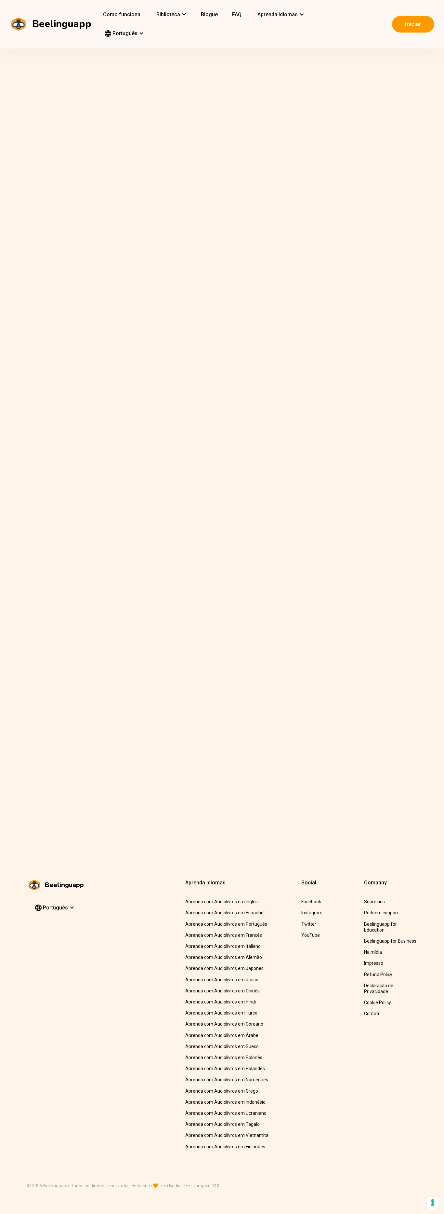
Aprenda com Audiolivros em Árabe (221, 1035)
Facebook (311, 901)
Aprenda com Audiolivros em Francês (223, 935)
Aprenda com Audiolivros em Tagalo (222, 1124)
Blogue (209, 14)
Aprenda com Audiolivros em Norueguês (226, 1079)
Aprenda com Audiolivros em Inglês (221, 901)
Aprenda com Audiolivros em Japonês (224, 968)
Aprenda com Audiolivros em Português (226, 924)
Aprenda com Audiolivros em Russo (221, 979)
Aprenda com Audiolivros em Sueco (222, 1046)
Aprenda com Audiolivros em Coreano (224, 1024)
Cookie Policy (377, 1002)
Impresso (373, 963)
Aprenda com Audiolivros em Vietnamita (226, 1135)
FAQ (237, 14)
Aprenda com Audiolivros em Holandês (225, 1068)
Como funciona (121, 14)
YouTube (310, 935)
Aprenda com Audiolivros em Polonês (223, 1057)
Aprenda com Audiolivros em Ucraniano (226, 1113)
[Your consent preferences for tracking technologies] (432, 1202)
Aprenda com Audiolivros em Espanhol (225, 912)
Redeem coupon (381, 912)
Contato (372, 1013)
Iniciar (413, 23)
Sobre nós (374, 901)
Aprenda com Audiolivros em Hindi (220, 1001)
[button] (171, 15)
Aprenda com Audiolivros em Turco (221, 1013)
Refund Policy (378, 974)
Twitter (308, 924)
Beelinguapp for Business (390, 941)
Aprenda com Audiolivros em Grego (221, 1091)
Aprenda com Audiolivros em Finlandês (225, 1146)
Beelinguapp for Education (380, 927)
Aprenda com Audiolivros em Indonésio (225, 1102)
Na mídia (373, 952)
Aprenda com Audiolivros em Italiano (223, 946)
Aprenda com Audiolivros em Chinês (222, 990)
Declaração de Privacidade (378, 988)
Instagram (311, 912)
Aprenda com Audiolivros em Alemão (223, 957)
